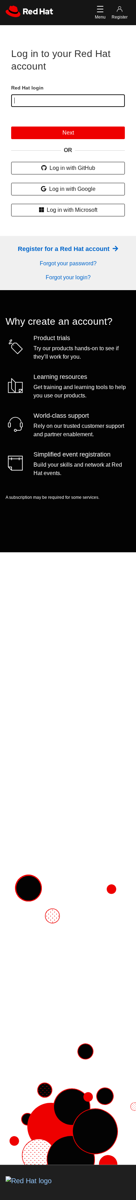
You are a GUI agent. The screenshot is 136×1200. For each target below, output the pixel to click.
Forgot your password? (68, 263)
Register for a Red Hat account (64, 248)
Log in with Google (72, 189)
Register (120, 17)
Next (68, 133)
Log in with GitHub (71, 168)
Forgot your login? (68, 277)
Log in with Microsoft (71, 210)
